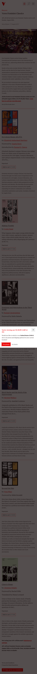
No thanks (15, 344)
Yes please (6, 344)
